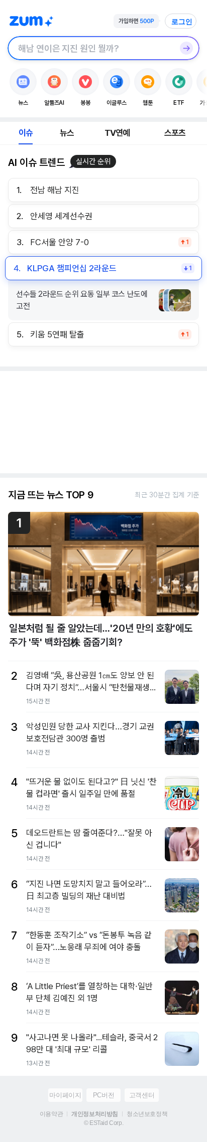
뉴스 (67, 133)
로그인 (181, 22)
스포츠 (175, 133)
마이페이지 (65, 1095)
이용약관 (51, 1113)
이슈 (26, 133)
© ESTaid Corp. (103, 1122)
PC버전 (103, 1095)
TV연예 (117, 133)
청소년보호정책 (147, 1113)
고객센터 (141, 1095)
